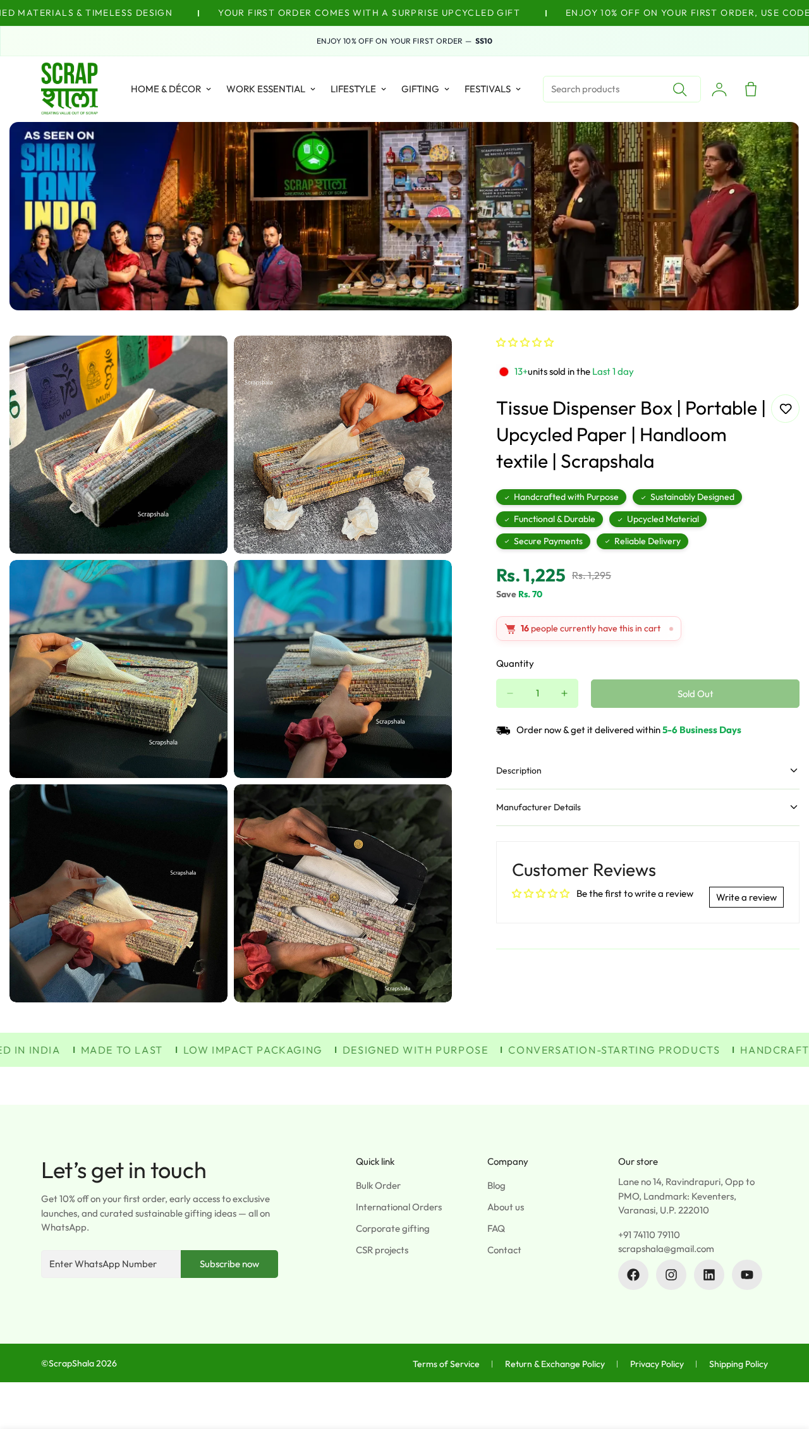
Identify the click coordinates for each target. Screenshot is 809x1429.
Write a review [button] (746, 897)
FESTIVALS (488, 89)
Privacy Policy (657, 1364)
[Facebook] (633, 1275)
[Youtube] (747, 1275)
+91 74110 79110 (649, 1235)
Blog (496, 1185)
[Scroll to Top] (784, 1360)
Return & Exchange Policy (555, 1364)
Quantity (515, 663)
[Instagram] (671, 1275)
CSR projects (382, 1250)
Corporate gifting (393, 1228)
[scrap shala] (69, 89)
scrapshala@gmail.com (666, 1249)
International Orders (399, 1207)
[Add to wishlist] (785, 408)
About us (505, 1207)
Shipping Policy (738, 1364)
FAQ (496, 1228)
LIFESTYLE (353, 89)
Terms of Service (446, 1364)
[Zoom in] (204, 362)
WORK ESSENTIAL (265, 89)
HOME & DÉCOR (166, 89)
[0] (751, 89)
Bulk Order (378, 1185)
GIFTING (420, 89)
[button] (525, 342)
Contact (504, 1250)
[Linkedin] (709, 1275)
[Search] (679, 89)
